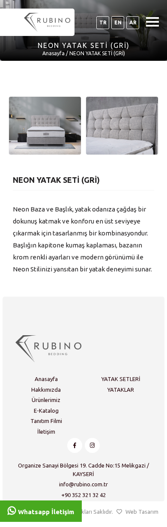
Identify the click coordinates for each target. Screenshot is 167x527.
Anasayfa (53, 53)
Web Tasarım (141, 512)
